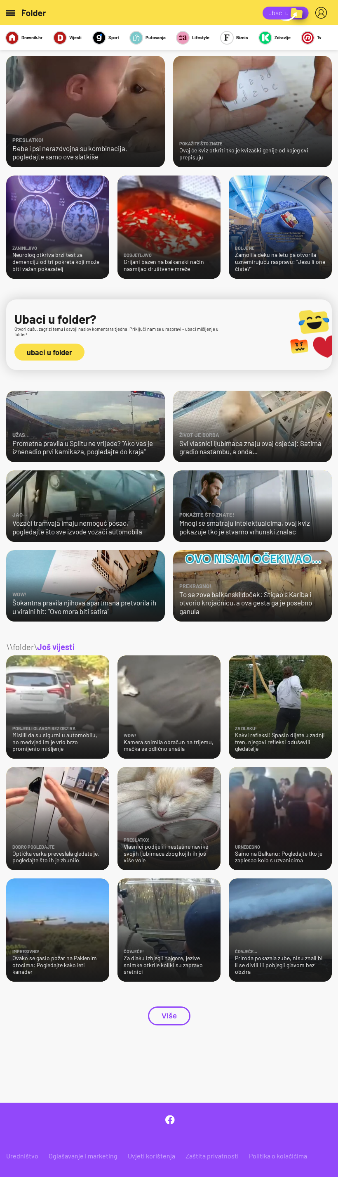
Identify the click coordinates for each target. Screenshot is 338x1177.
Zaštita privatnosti (212, 1156)
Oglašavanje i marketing (83, 1156)
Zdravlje (282, 37)
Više (169, 1016)
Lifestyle (200, 37)
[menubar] (323, 13)
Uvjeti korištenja (151, 1156)
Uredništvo (22, 1156)
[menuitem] (323, 13)
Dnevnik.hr (31, 37)
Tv (319, 37)
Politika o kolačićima (278, 1156)
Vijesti (75, 37)
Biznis (242, 37)
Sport (113, 37)
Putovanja (155, 37)
